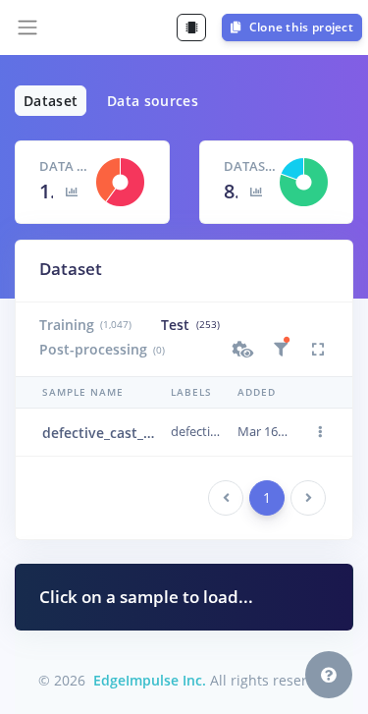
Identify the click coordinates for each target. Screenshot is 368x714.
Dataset (51, 100)
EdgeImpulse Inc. (149, 680)
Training (85, 324)
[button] (243, 349)
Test (190, 324)
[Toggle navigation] (27, 27)
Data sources (152, 100)
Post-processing (102, 349)
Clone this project (299, 27)
